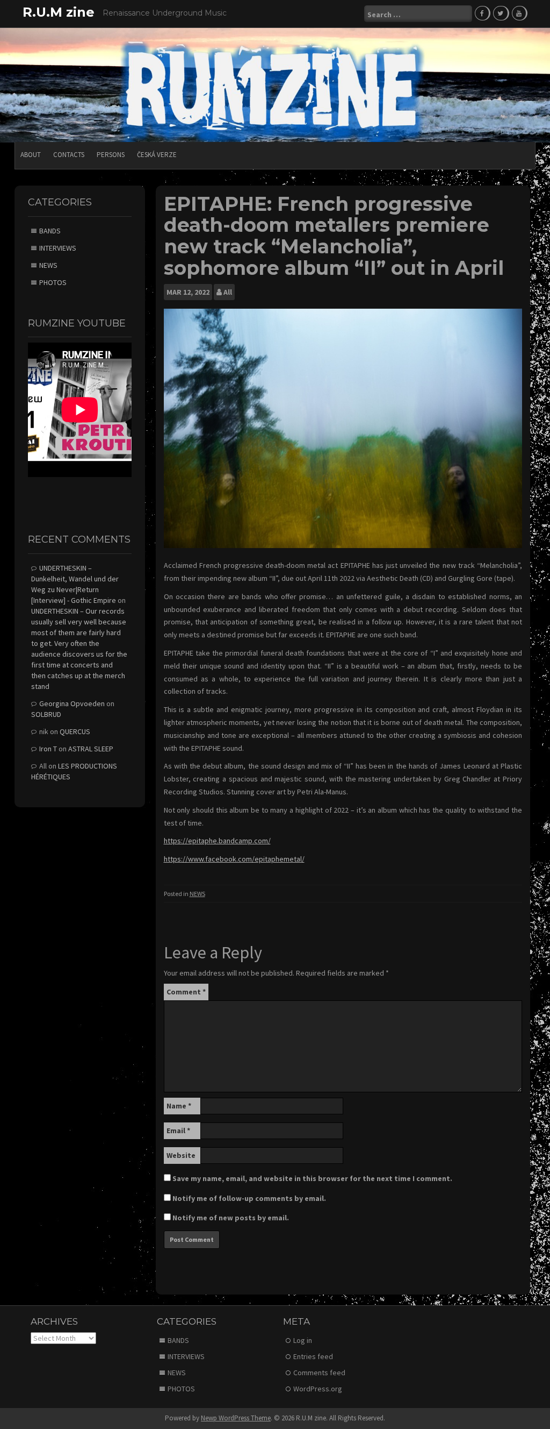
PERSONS (111, 154)
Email (178, 1130)
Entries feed (313, 1356)
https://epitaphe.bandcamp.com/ (217, 840)
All (227, 292)
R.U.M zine (59, 12)
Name (179, 1106)
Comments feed (319, 1372)
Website (181, 1155)
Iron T (48, 748)
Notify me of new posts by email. (230, 1217)
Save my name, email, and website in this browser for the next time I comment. (312, 1178)
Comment (186, 992)
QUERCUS (75, 731)
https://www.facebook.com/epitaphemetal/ (234, 859)
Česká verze (157, 154)
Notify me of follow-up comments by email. (249, 1198)
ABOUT (30, 154)
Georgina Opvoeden (72, 703)
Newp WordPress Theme (236, 1418)
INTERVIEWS (57, 248)
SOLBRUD (46, 714)
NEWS (197, 894)
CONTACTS (68, 154)
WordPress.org (317, 1389)
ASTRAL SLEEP (90, 748)
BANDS (50, 231)
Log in (302, 1340)
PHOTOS (53, 282)
